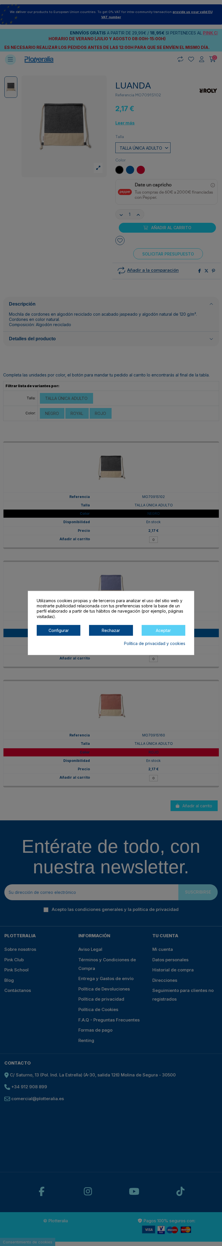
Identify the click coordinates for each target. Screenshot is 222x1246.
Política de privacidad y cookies (154, 643)
